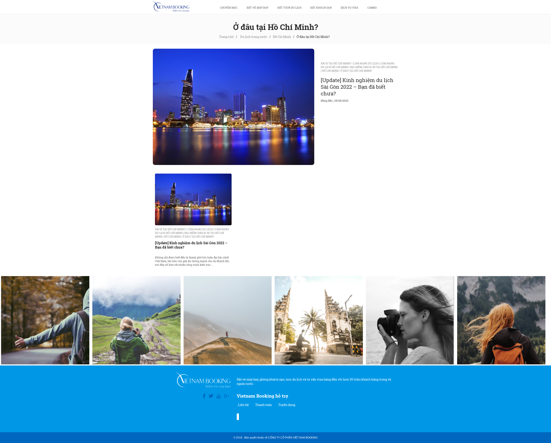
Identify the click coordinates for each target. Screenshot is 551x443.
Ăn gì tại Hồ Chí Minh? (337, 63)
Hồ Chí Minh (282, 37)
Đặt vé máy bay (257, 7)
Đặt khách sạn (321, 7)
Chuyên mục (229, 7)
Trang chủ (226, 37)
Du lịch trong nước (253, 37)
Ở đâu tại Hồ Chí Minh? (356, 70)
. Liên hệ (243, 405)
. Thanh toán (263, 405)
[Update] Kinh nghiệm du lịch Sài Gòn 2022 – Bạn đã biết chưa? (357, 87)
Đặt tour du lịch (289, 7)
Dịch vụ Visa (349, 7)
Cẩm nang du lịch (366, 63)
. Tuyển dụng (286, 405)
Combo (372, 7)
